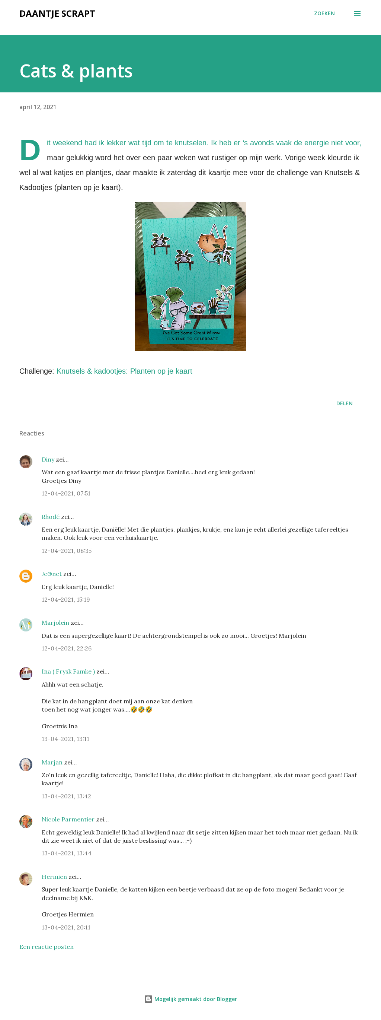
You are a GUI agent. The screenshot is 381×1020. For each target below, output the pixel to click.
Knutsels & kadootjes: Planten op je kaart (124, 371)
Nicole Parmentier (68, 819)
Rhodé (51, 516)
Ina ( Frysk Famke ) (68, 671)
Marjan (53, 762)
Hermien (54, 876)
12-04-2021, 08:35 (67, 550)
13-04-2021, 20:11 (66, 927)
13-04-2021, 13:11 (65, 738)
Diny (48, 459)
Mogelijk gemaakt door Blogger (195, 998)
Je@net (52, 573)
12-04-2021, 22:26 (67, 648)
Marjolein (55, 622)
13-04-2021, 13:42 (66, 796)
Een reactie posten (46, 946)
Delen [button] (344, 403)
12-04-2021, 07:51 (66, 493)
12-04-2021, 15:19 (66, 599)
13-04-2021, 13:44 (67, 853)
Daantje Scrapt (57, 13)
